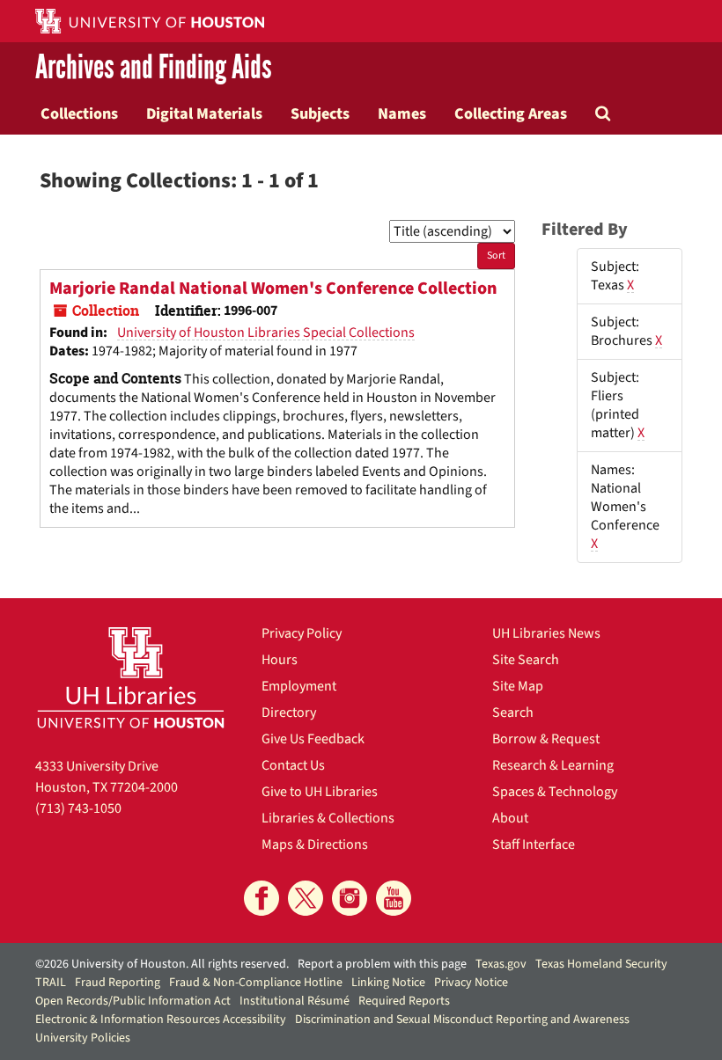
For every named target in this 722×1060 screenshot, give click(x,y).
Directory (289, 712)
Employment (299, 686)
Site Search (525, 659)
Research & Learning (553, 765)
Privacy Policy (302, 633)
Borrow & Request (546, 739)
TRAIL (50, 982)
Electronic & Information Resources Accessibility (160, 1019)
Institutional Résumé (294, 1001)
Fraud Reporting (117, 982)
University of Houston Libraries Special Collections (266, 332)
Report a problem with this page (382, 964)
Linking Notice (388, 982)
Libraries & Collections (328, 818)
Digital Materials (204, 113)
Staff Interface (533, 844)
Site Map (517, 686)
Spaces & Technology (554, 791)
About (510, 818)
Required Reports (404, 1001)
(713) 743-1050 (78, 808)
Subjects (320, 113)
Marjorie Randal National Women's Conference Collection (273, 288)
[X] (305, 898)
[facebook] (261, 898)
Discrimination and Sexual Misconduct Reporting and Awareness (462, 1019)
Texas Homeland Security (601, 964)
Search (513, 712)
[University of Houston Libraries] (130, 677)
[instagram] (349, 898)
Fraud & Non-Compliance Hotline (256, 982)
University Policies (82, 1038)
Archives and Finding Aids (153, 67)
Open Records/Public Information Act (133, 1001)
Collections (79, 113)
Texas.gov (501, 964)
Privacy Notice (471, 982)
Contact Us (293, 765)
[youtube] (393, 898)
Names (402, 113)
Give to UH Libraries (320, 791)
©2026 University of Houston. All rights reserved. (162, 964)
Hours (280, 659)
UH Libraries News (546, 633)
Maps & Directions (315, 844)
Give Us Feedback (313, 739)
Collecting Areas (510, 113)
